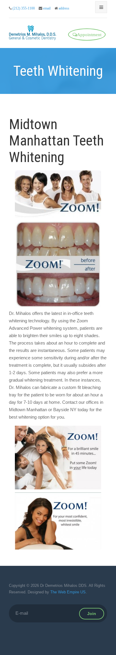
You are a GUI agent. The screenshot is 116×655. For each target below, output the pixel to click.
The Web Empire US (68, 592)
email (47, 8)
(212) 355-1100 (23, 8)
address (64, 8)
